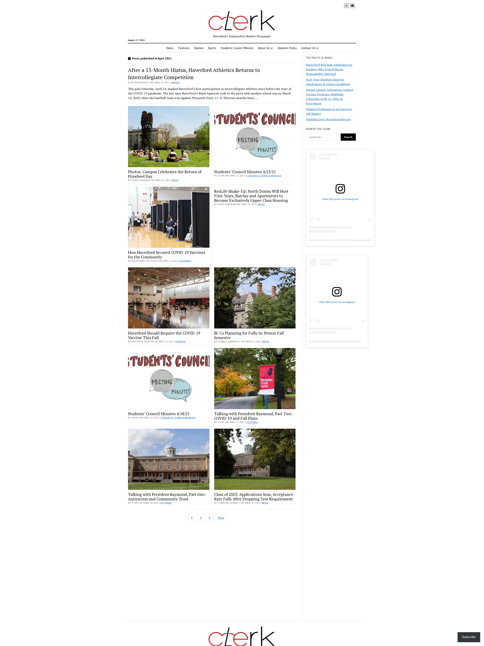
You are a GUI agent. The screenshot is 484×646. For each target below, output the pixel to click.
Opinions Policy (287, 48)
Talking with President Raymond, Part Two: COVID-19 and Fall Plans (253, 416)
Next (221, 518)
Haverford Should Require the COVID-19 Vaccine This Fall (164, 335)
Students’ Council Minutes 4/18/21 (159, 413)
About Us (264, 48)
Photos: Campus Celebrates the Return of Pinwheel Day (165, 174)
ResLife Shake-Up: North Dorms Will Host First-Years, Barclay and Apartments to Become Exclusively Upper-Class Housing (251, 196)
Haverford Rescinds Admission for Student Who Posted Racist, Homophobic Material (329, 69)
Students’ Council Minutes (237, 48)
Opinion (198, 48)
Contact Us (308, 48)
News (170, 48)
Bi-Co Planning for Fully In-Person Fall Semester (249, 335)
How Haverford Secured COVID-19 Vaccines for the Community (166, 255)
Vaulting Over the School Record (328, 119)
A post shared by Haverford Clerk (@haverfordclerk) (340, 240)
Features (183, 48)
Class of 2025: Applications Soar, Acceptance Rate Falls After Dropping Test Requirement (253, 497)
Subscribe (469, 637)
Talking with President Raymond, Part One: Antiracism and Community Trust (167, 497)
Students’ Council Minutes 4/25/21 (245, 171)
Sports (212, 48)
